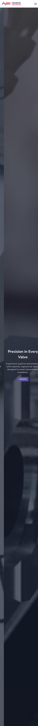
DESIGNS (19, 379)
